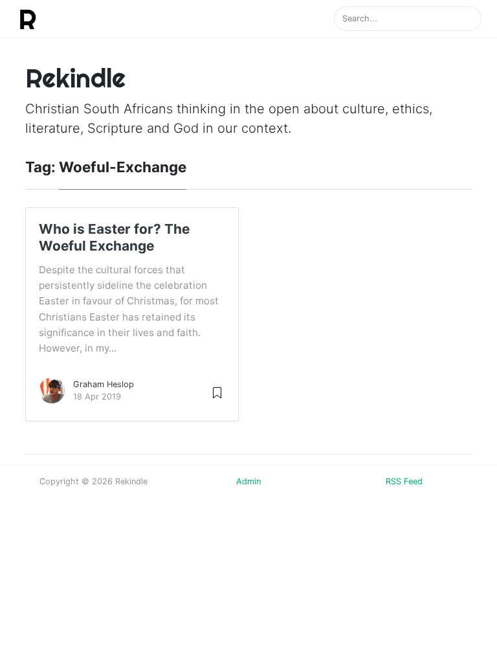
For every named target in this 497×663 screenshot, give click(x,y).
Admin (248, 481)
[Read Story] (217, 392)
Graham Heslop (103, 384)
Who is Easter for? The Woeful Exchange (114, 237)
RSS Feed (404, 481)
